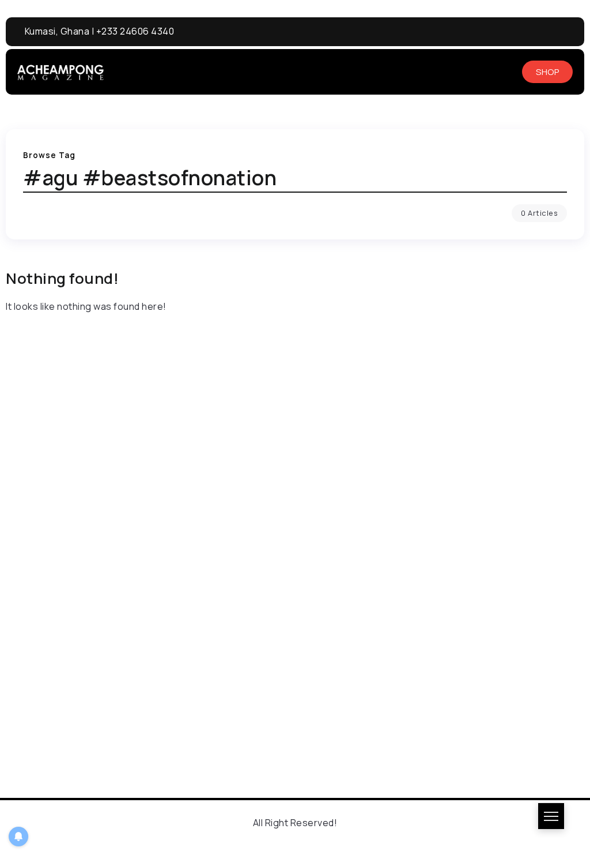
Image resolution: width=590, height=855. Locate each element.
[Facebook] (508, 31)
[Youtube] (529, 31)
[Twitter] (571, 31)
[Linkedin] (550, 31)
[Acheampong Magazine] (60, 71)
